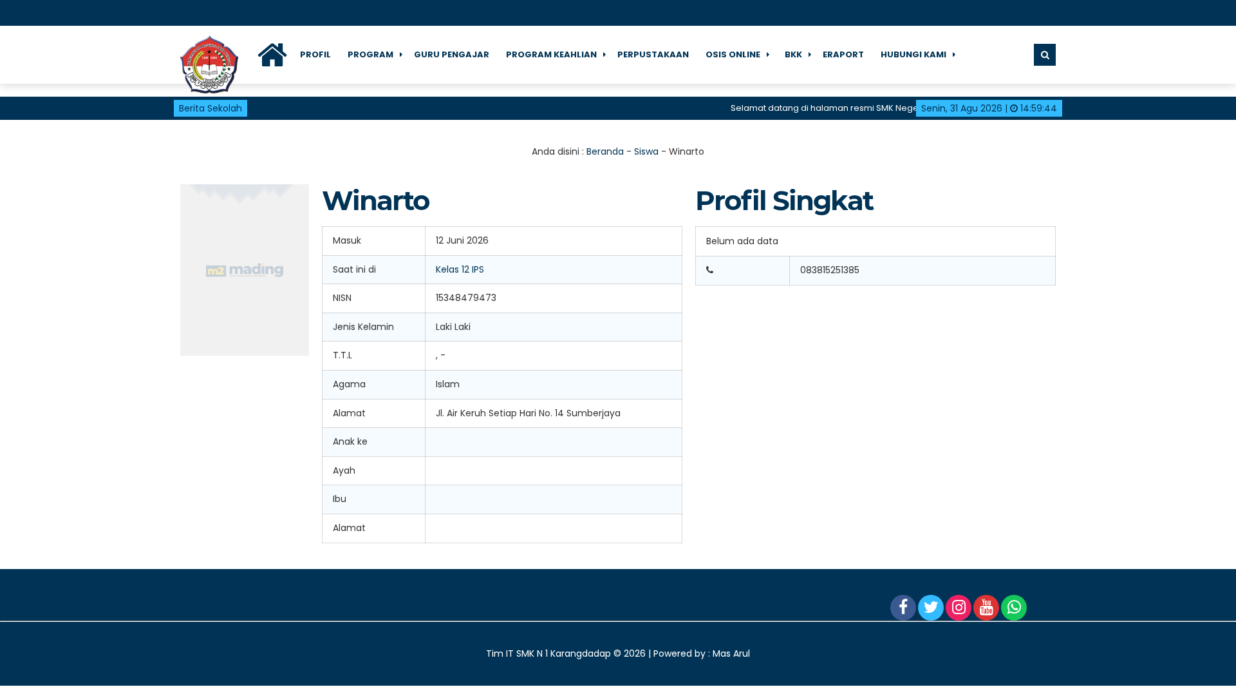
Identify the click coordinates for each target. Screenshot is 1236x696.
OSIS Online (733, 54)
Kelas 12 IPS (460, 269)
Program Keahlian (551, 54)
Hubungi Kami (913, 54)
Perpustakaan (653, 54)
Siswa (646, 151)
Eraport (843, 54)
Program (370, 54)
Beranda (605, 151)
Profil (315, 54)
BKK (793, 54)
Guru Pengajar (451, 54)
